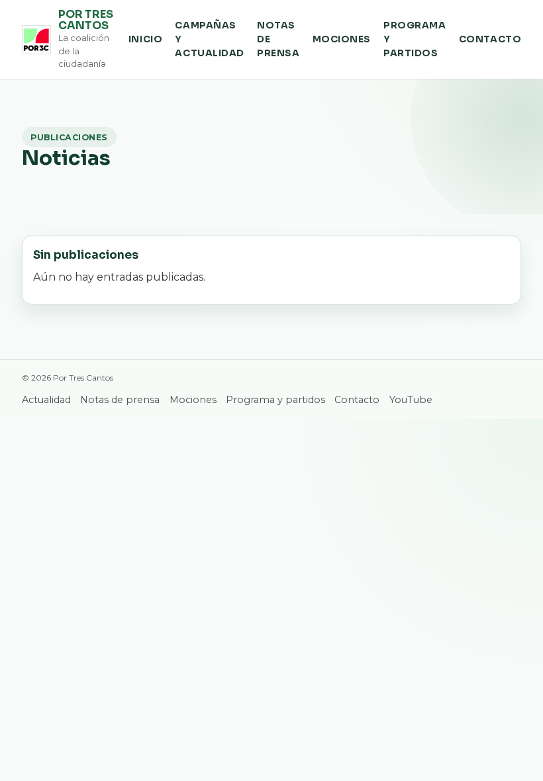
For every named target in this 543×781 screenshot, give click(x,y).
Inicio (145, 39)
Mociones (342, 39)
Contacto (490, 39)
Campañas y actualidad (209, 40)
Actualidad (46, 400)
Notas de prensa (278, 40)
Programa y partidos (414, 40)
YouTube (410, 400)
